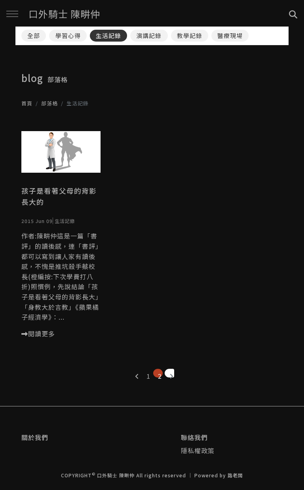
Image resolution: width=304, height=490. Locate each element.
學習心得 (68, 35)
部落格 (49, 103)
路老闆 (235, 475)
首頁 (26, 103)
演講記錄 (149, 35)
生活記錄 (108, 35)
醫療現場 (230, 35)
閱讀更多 (41, 333)
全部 (33, 35)
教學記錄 (189, 35)
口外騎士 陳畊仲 (64, 14)
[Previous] (135, 373)
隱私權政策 (198, 450)
